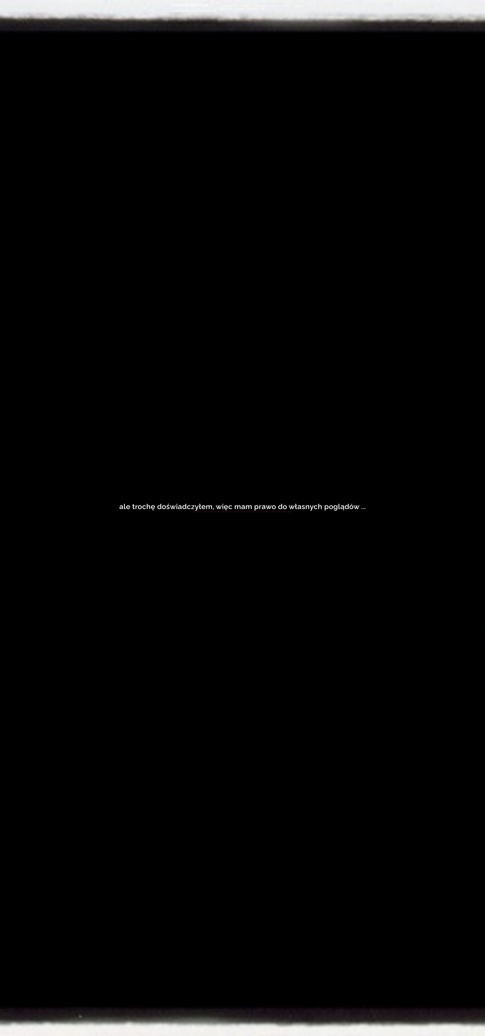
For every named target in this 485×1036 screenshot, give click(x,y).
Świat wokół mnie (229, 6)
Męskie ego (226, 9)
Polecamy (286, 6)
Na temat (274, 6)
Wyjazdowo (252, 9)
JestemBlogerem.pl (189, 5)
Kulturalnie (239, 9)
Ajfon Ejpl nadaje (259, 6)
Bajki (263, 9)
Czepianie (244, 6)
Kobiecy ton (299, 6)
